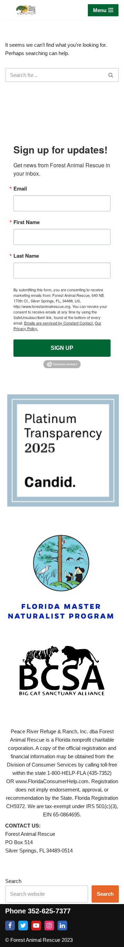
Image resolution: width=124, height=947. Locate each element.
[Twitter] (23, 925)
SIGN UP (62, 348)
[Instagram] (49, 925)
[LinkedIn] (62, 925)
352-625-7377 (49, 911)
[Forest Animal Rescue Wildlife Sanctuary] (25, 10)
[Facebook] (10, 925)
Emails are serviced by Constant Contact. (59, 323)
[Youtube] (36, 925)
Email (20, 188)
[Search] (111, 75)
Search (13, 881)
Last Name (26, 255)
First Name (26, 222)
